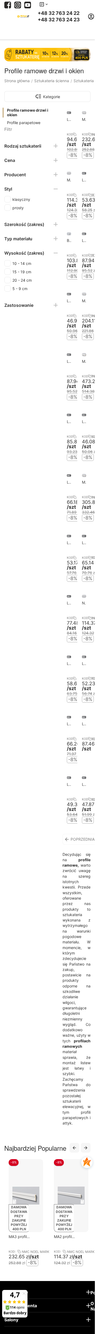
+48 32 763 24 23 (59, 19)
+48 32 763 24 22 (58, 13)
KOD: (69, 134)
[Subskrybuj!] (27, 4)
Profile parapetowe (23, 122)
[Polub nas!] (7, 4)
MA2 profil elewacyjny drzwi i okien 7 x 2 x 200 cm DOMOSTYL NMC (36, 1236)
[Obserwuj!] (17, 4)
